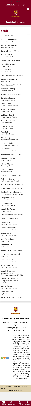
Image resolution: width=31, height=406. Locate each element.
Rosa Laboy (5, 132)
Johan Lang (5, 137)
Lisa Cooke (5, 75)
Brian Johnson (7, 126)
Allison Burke (6, 55)
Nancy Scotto (6, 250)
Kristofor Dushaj (8, 88)
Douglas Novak (7, 197)
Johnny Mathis (7, 164)
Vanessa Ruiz (6, 244)
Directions (27, 404)
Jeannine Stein (7, 260)
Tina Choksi (6, 70)
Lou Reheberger (7, 222)
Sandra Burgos (7, 51)
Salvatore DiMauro (9, 79)
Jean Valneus (6, 286)
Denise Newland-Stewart (11, 192)
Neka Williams (7, 292)
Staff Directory (11, 404)
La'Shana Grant (7, 115)
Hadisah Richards (8, 228)
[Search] (28, 36)
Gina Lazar (5, 149)
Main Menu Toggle (28, 9)
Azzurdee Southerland (10, 254)
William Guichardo (9, 120)
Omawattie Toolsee (9, 278)
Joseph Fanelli (7, 94)
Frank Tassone (7, 265)
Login (21, 5)
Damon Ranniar (7, 218)
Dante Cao (5, 60)
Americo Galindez (8, 109)
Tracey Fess (6, 103)
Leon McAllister (7, 175)
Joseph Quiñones (8, 209)
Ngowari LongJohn (9, 158)
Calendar (3, 404)
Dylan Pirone (6, 203)
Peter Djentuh (7, 85)
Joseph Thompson (8, 271)
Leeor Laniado (7, 143)
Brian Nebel (6, 188)
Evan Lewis (5, 154)
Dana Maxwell (7, 169)
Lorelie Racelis (7, 214)
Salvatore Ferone (8, 98)
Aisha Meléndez (7, 179)
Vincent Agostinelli (9, 39)
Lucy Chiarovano (8, 64)
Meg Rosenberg (7, 239)
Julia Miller (5, 184)
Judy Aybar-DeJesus (9, 45)
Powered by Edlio (15, 390)
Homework (20, 404)
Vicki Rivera (6, 233)
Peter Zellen (6, 297)
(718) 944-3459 (10, 5)
